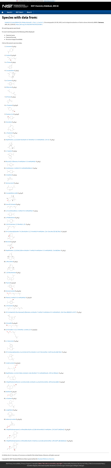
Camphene (9, 175)
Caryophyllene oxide (11, 193)
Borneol (8, 242)
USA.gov (75, 465)
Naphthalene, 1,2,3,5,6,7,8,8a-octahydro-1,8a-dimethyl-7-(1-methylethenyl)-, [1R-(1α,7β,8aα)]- (32, 373)
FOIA (90, 463)
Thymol (8, 283)
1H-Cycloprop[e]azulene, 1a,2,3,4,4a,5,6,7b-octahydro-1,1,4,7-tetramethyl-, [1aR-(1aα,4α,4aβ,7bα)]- (34, 352)
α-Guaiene (9, 398)
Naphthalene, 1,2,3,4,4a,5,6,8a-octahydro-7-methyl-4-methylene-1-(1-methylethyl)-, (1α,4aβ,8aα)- (33, 250)
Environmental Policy (98, 463)
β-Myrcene (9, 87)
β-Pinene (8, 97)
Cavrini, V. (40, 22)
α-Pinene (8, 62)
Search (9, 12)
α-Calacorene (10, 341)
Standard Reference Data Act (46, 459)
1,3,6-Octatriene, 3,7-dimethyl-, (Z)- (16, 224)
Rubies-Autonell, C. (27, 22)
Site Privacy (9, 463)
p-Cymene (9, 80)
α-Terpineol (9, 105)
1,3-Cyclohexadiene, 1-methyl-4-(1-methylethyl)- (19, 211)
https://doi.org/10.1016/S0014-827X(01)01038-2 (29, 24)
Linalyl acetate (10, 363)
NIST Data (19, 12)
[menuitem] (2, 12)
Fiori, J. (35, 22)
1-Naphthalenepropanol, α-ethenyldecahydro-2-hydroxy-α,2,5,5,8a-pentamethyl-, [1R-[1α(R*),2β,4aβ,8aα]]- (36, 441)
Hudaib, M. (8, 22)
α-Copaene (9, 151)
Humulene (9, 122)
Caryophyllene (10, 70)
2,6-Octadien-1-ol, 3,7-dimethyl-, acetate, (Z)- (18, 329)
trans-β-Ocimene (11, 204)
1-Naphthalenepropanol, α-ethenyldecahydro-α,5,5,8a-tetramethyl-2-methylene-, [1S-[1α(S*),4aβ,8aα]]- (35, 429)
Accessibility (16, 463)
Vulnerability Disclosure (70, 463)
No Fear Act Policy (83, 463)
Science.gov (69, 465)
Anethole (8, 391)
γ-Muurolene (9, 261)
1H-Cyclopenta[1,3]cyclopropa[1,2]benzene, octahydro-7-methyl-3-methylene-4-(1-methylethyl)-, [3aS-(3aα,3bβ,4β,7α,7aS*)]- (41, 312)
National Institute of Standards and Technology (15, 6)
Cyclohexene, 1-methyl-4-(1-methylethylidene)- (19, 168)
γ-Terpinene (9, 133)
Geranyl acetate (10, 291)
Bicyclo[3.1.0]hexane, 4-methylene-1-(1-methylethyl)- (21, 161)
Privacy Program (26, 463)
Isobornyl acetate (11, 419)
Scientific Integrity (32, 465)
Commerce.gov (60, 465)
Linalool (8, 55)
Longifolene (9, 410)
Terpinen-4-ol (9, 114)
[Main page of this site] (2, 12)
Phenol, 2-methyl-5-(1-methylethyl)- (16, 297)
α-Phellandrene (10, 217)
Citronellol (9, 323)
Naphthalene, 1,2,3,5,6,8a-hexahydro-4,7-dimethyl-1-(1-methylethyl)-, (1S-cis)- (28, 140)
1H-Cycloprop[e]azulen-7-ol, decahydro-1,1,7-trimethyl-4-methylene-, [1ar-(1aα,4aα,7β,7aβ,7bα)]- (33, 231)
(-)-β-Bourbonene (11, 272)
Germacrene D (10, 183)
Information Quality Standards (47, 465)
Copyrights (35, 463)
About (29, 12)
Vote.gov (81, 465)
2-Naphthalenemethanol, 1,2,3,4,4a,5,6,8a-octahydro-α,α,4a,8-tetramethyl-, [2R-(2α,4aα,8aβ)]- (32, 382)
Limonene (8, 46)
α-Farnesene (9, 306)
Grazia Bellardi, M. (16, 22)
